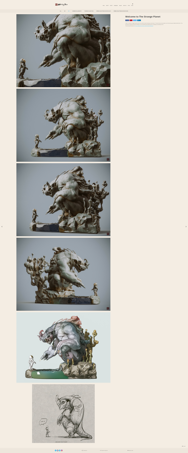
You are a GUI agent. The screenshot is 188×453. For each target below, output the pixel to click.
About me (124, 5)
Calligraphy (116, 5)
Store (132, 5)
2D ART (107, 5)
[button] (184, 446)
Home (104, 5)
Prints (129, 5)
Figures (120, 5)
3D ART (111, 5)
